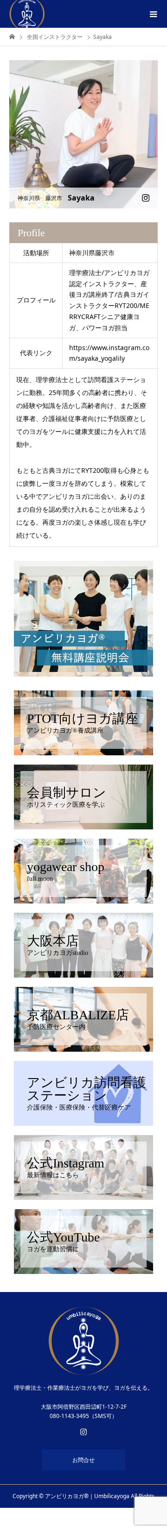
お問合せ (83, 1460)
